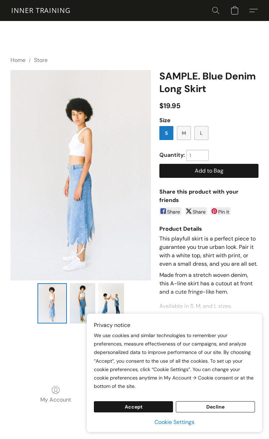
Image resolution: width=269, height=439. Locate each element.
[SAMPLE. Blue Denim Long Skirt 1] (83, 303)
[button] (41, 11)
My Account (55, 399)
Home (18, 60)
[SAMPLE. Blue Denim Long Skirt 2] (111, 303)
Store (41, 60)
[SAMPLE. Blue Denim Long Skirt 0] (52, 303)
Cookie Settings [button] (174, 422)
